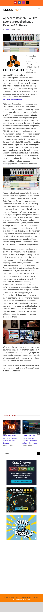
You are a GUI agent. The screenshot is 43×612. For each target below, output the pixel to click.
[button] (4, 435)
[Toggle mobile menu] (39, 9)
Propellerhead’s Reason (12, 99)
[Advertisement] (21, 571)
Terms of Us (26, 604)
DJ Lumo (7, 29)
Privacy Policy (17, 604)
